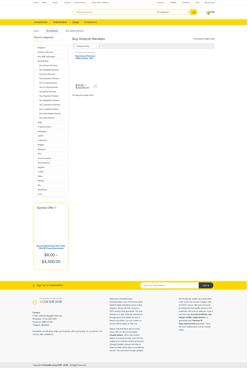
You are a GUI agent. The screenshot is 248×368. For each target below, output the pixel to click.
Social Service (40, 22)
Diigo (40, 122)
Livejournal (42, 140)
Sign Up (206, 285)
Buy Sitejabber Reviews (49, 100)
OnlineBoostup (126, 299)
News (44, 2)
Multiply (41, 145)
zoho (40, 194)
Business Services (45, 52)
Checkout (186, 2)
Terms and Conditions (100, 2)
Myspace (41, 149)
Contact (67, 2)
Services (160, 2)
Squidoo (41, 167)
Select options (94, 86)
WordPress (42, 190)
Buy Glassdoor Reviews (49, 78)
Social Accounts (44, 158)
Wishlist (173, 2)
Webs (40, 176)
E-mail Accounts (44, 127)
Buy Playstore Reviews (49, 96)
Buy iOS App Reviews (49, 87)
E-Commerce (90, 22)
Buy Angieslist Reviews (49, 70)
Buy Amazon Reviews (83, 52)
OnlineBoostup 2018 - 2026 (55, 365)
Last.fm (40, 136)
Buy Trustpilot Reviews (49, 109)
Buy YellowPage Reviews (50, 113)
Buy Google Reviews (48, 83)
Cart (197, 2)
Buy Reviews (52, 31)
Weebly (41, 181)
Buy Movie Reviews (48, 92)
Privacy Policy (79, 2)
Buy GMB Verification (46, 56)
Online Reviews (60, 22)
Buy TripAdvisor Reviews (50, 105)
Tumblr (40, 172)
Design (75, 22)
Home (36, 2)
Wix (39, 185)
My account (209, 2)
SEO (39, 154)
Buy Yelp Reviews (47, 118)
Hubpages (42, 131)
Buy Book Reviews (47, 74)
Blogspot (41, 47)
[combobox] (114, 12)
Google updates (136, 350)
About (55, 2)
